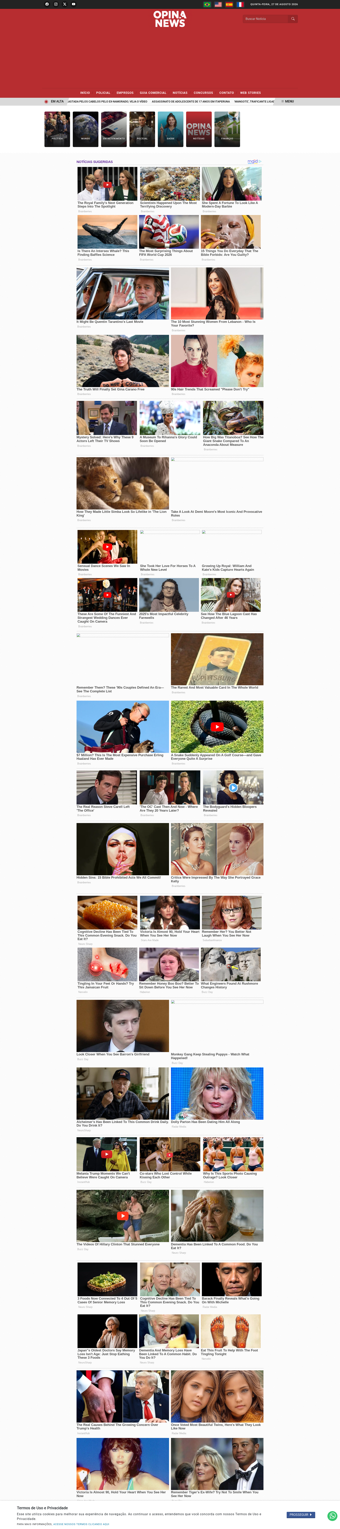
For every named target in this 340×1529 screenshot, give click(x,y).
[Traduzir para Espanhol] (229, 4)
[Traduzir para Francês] (240, 4)
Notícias (182, 93)
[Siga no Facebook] (47, 4)
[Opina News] (170, 18)
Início (86, 93)
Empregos (127, 93)
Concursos (205, 93)
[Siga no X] (65, 4)
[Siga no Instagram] (56, 4)
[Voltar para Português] (207, 4)
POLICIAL (105, 93)
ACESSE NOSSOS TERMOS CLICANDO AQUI (81, 1524)
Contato (228, 93)
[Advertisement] (170, 58)
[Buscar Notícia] (293, 19)
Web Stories (250, 93)
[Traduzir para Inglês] (218, 4)
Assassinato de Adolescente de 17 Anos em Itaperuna (159, 101)
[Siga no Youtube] (73, 4)
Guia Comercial (155, 93)
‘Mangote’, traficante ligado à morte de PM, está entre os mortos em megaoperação (264, 101)
